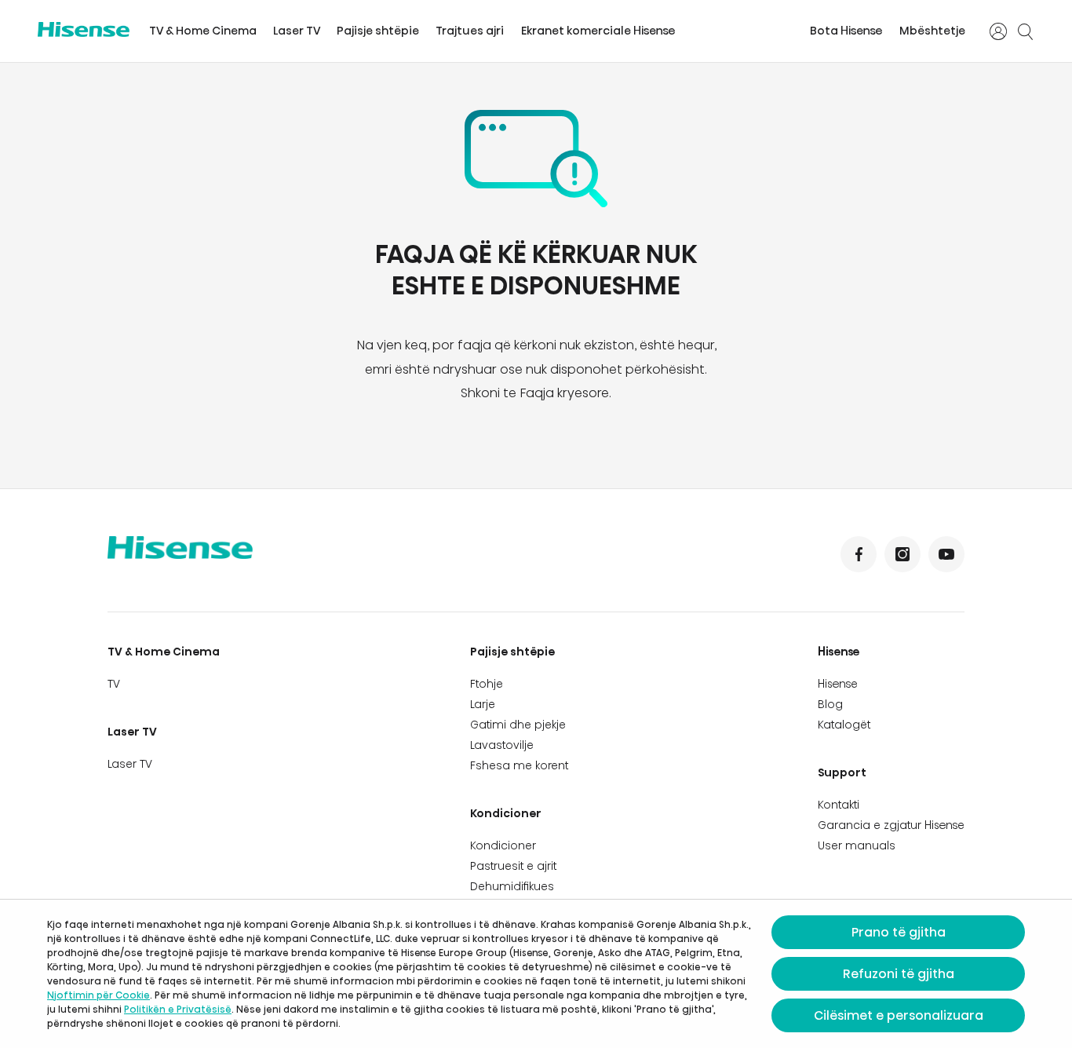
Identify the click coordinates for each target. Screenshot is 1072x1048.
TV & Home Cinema (203, 30)
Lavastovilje (502, 745)
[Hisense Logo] (83, 29)
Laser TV (296, 30)
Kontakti (838, 804)
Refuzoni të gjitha (898, 974)
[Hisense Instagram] (902, 554)
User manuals (856, 845)
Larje (482, 704)
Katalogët (844, 724)
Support (842, 772)
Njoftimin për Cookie (98, 995)
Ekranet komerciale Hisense (598, 30)
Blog (830, 704)
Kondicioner (505, 813)
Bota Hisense (846, 30)
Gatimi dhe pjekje (518, 724)
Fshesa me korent (519, 765)
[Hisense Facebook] (858, 554)
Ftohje (486, 684)
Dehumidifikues (512, 886)
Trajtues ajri (470, 30)
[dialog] (536, 973)
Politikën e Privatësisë (178, 1009)
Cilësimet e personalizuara (898, 1015)
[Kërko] (1024, 31)
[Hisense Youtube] (946, 554)
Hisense (839, 651)
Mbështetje (932, 30)
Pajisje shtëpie (378, 30)
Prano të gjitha (898, 932)
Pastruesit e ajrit (513, 866)
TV (114, 684)
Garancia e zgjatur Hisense (891, 825)
